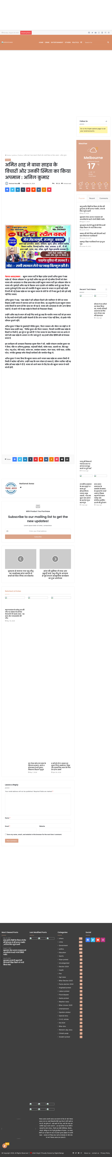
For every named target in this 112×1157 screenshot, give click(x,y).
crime (47, 42)
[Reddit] (33, 189)
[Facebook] (7, 189)
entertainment (57, 42)
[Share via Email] (62, 459)
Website (42, 826)
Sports (61, 956)
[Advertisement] (56, 15)
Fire (60, 973)
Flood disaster (64, 995)
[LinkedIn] (18, 189)
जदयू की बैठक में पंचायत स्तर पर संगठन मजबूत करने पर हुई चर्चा (85, 465)
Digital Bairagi (59, 1153)
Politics (20, 155)
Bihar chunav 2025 (65, 1005)
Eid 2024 (62, 1023)
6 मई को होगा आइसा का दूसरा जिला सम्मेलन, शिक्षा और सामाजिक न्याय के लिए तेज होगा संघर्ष (61, 766)
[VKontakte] (39, 189)
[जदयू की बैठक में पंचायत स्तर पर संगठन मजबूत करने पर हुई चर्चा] (86, 377)
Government (63, 945)
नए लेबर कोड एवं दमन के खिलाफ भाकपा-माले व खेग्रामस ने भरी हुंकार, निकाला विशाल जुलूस (37, 766)
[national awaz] (7, 42)
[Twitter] (12, 189)
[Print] (67, 459)
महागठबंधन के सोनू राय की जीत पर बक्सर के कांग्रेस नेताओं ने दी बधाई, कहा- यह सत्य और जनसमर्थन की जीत (14, 614)
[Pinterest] (28, 189)
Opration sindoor (65, 1012)
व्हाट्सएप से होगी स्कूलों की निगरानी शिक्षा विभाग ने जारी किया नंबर (92, 226)
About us (87, 1153)
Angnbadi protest (65, 988)
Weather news (64, 1002)
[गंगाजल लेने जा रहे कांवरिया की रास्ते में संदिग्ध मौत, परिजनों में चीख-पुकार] (33, 939)
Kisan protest (63, 959)
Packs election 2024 (66, 984)
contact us (95, 1153)
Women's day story (65, 1030)
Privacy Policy (105, 1153)
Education (62, 952)
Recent (92, 198)
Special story (63, 1016)
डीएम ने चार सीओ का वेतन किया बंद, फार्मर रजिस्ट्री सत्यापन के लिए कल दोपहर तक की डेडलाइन (100, 310)
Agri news (62, 977)
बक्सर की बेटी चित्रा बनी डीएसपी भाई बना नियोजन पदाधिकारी (92, 234)
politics (75, 42)
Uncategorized (64, 963)
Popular (82, 198)
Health (61, 970)
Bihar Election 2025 (66, 980)
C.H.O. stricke (64, 1019)
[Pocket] (49, 189)
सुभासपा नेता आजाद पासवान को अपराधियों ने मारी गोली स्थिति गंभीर (92, 218)
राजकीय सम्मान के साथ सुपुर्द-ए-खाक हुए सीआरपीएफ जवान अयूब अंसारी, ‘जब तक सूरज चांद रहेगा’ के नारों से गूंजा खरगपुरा (86, 493)
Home (41, 42)
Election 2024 (64, 966)
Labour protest (64, 991)
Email (7, 826)
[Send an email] (19, 183)
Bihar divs (62, 1026)
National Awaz (13, 183)
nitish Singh (36, 1153)
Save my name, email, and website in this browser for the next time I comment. (34, 834)
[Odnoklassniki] (44, 189)
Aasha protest (64, 998)
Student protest (64, 1037)
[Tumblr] (23, 189)
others (68, 42)
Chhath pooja (63, 1033)
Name (7, 818)
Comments (104, 198)
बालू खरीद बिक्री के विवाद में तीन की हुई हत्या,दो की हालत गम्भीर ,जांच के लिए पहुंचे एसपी (92, 208)
